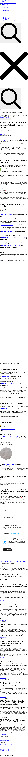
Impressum (2, 749)
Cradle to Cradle (9, 744)
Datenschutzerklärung (15, 533)
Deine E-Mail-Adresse (8, 517)
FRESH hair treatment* (8, 429)
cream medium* (20, 238)
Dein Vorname (6, 511)
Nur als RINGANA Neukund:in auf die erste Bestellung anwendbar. (12, 528)
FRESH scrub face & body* (10, 437)
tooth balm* (16, 246)
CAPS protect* (5, 376)
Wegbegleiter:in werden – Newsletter (11, 20)
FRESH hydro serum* (7, 231)
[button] (14, 65)
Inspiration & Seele (7, 9)
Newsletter (7, 740)
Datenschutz (7, 749)
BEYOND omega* (6, 383)
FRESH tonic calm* (7, 225)
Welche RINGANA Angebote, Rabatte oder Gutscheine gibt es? (14, 561)
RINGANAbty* (5, 409)
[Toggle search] (10, 33)
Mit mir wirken (6, 10)
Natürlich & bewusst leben (8, 7)
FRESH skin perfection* (8, 238)
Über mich (5, 11)
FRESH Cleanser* (6, 214)
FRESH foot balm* (9, 464)
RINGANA (8, 566)
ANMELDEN (7, 549)
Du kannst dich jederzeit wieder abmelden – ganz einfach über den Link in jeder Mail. (13, 536)
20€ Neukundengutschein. (15, 194)
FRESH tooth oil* (6, 246)
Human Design (16, 744)
